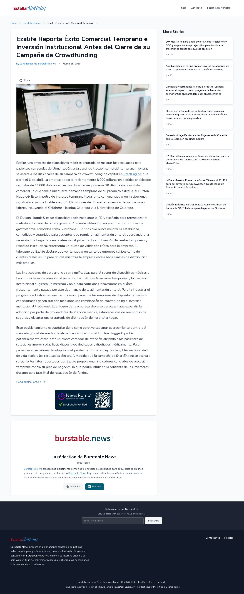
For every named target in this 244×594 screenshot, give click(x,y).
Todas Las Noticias (218, 8)
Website (75, 486)
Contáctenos (213, 538)
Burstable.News (32, 23)
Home (14, 23)
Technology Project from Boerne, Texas (160, 586)
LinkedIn (96, 486)
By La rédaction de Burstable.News (36, 63)
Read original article (28, 382)
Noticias (228, 538)
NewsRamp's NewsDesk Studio (115, 586)
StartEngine (132, 174)
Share (26, 80)
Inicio (183, 8)
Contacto (196, 8)
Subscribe (153, 520)
